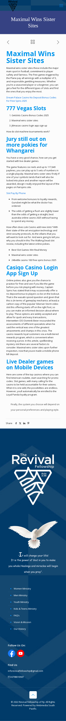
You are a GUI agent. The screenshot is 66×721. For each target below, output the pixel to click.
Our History (20, 628)
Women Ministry (22, 588)
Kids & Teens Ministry (25, 608)
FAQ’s (17, 615)
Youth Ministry (21, 602)
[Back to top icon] (33, 695)
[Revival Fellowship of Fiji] (13, 5)
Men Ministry (20, 595)
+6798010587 (16, 676)
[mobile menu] (61, 5)
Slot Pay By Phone (16, 193)
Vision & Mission (22, 622)
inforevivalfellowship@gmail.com (25, 670)
